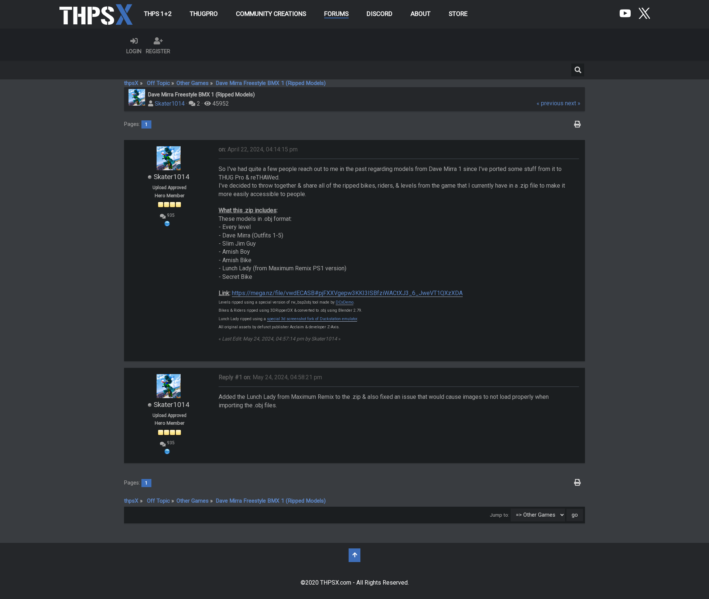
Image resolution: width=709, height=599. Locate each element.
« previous (550, 103)
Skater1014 (170, 103)
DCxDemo (344, 302)
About (421, 13)
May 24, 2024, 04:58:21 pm (270, 377)
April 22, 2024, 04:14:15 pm (258, 149)
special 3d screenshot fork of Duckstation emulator (312, 318)
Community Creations (271, 13)
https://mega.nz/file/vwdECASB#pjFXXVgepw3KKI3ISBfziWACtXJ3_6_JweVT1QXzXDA (347, 293)
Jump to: (499, 515)
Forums (336, 13)
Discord (380, 13)
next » (572, 103)
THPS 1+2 (158, 13)
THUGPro (204, 13)
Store (458, 13)
